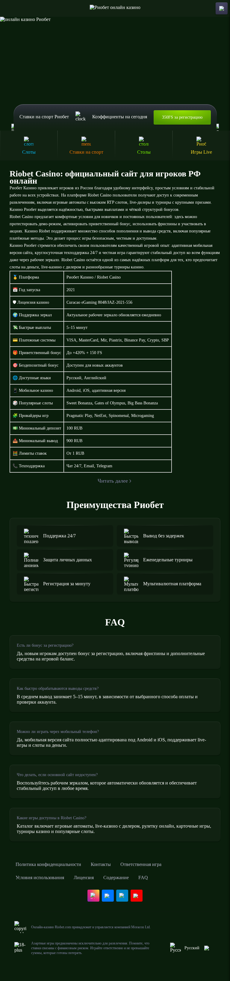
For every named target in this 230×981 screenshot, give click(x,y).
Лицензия (84, 877)
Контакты (101, 864)
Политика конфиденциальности (48, 864)
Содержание (116, 877)
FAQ (143, 877)
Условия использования (40, 877)
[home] (115, 8)
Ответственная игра (140, 864)
